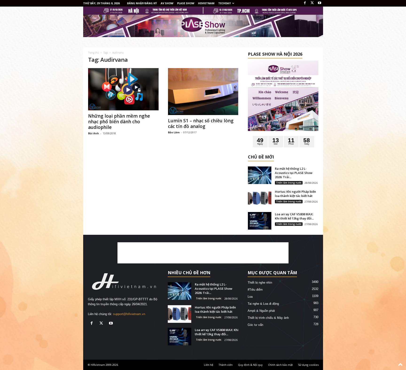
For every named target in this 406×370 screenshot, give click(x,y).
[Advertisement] (203, 252)
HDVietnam (206, 3)
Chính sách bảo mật (280, 364)
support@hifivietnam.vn (129, 314)
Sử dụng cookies (308, 364)
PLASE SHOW (185, 3)
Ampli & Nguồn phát (261, 310)
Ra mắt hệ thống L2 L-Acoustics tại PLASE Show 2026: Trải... (293, 172)
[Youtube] (319, 3)
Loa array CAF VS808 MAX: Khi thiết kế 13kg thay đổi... (294, 216)
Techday (224, 3)
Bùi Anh (93, 133)
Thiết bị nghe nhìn (260, 282)
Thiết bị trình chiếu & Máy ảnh (268, 318)
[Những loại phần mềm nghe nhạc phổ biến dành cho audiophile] (123, 89)
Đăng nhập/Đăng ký (142, 3)
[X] (312, 3)
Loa (250, 296)
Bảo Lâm (174, 132)
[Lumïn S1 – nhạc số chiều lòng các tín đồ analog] (203, 91)
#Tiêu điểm (255, 289)
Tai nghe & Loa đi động (263, 303)
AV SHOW (167, 3)
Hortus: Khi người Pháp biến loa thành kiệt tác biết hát (295, 193)
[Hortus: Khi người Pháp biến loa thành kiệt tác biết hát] (259, 198)
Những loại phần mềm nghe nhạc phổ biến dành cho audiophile (119, 121)
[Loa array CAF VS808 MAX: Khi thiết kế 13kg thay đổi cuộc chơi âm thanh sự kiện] (259, 221)
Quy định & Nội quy (250, 364)
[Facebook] (305, 3)
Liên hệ (208, 364)
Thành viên (226, 364)
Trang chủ (93, 52)
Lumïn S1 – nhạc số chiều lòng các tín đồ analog (201, 123)
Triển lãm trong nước (288, 182)
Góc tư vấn (255, 325)
